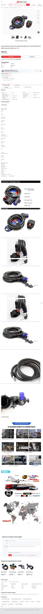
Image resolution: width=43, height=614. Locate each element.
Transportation (6, 7)
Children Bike (13, 583)
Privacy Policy (37, 609)
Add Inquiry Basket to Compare (21, 40)
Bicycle (2, 583)
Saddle (12, 585)
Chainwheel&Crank (4, 585)
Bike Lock (19, 7)
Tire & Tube (13, 587)
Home (2, 7)
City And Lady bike (24, 583)
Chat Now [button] (32, 56)
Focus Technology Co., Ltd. (15, 609)
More (2, 606)
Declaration (32, 609)
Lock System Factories (5, 601)
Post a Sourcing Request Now (31, 555)
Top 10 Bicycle (4, 604)
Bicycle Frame (34, 585)
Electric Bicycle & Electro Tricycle (37, 583)
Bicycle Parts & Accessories (13, 7)
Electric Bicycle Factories (27, 598)
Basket (23, 587)
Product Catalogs (16, 581)
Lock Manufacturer (14, 601)
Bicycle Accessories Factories (16, 598)
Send (10, 555)
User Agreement (27, 609)
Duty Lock (32, 601)
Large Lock (38, 601)
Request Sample (18, 59)
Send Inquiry (11, 56)
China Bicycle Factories (5, 598)
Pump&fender (34, 587)
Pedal (22, 585)
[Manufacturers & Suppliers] (21, 2)
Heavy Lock (22, 601)
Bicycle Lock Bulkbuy (19, 604)
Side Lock (27, 601)
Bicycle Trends (11, 604)
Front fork (2, 587)
